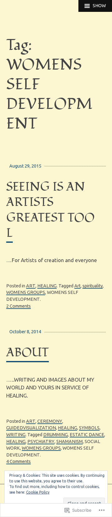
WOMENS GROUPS (25, 292)
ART (30, 285)
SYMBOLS (89, 427)
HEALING (47, 285)
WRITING (16, 434)
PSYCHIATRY (40, 441)
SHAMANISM (69, 441)
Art (77, 285)
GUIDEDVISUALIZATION (31, 427)
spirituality (92, 285)
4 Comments (18, 461)
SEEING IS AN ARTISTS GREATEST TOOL (50, 210)
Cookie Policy (37, 492)
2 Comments (18, 306)
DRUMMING (55, 434)
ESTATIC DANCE (87, 434)
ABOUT (27, 352)
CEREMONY (49, 421)
